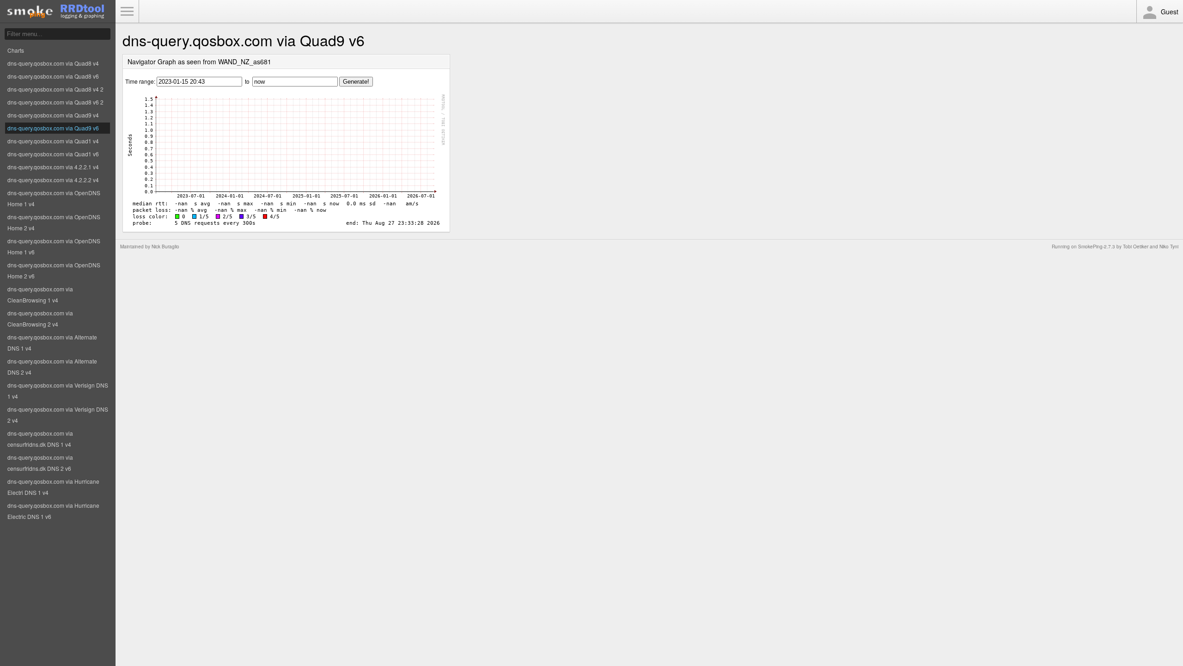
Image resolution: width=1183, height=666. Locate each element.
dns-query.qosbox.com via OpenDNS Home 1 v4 (53, 198)
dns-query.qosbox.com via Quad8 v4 (53, 63)
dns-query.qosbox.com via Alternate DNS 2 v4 (52, 366)
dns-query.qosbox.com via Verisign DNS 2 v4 (57, 414)
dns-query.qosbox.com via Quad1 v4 (53, 141)
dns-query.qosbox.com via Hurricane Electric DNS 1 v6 (53, 510)
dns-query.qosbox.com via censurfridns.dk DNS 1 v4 (40, 438)
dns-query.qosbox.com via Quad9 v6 (53, 128)
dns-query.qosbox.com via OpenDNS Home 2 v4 (53, 222)
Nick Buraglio (165, 246)
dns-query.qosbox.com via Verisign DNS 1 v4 (57, 390)
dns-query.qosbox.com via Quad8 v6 (53, 76)
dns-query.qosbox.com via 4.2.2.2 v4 (53, 180)
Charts (15, 50)
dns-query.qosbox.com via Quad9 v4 (53, 115)
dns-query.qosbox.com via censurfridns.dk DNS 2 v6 (40, 462)
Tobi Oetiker (1135, 246)
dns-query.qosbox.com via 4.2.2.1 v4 (53, 167)
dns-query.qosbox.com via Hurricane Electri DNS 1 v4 (53, 486)
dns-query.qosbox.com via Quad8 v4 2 (55, 89)
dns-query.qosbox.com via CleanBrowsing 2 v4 (40, 318)
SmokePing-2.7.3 (1096, 246)
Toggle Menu (127, 11)
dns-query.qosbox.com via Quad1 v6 (53, 154)
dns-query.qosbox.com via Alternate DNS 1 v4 (52, 342)
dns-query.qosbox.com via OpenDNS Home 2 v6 (53, 270)
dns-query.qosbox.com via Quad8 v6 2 (55, 102)
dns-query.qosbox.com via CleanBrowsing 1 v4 (40, 294)
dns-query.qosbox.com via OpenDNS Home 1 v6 (53, 246)
